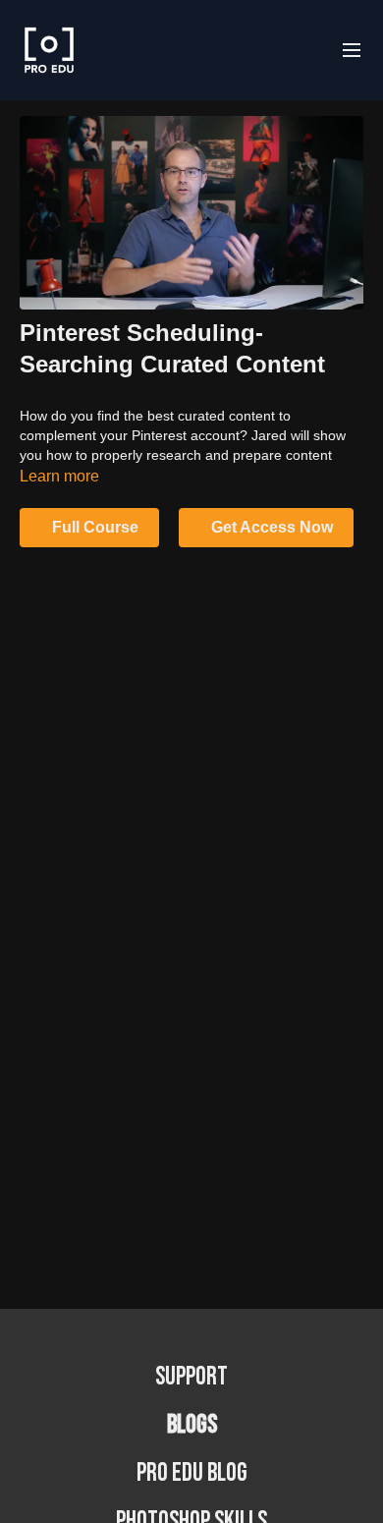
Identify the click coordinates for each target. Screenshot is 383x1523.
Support (191, 1377)
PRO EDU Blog (192, 1473)
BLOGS (192, 1425)
